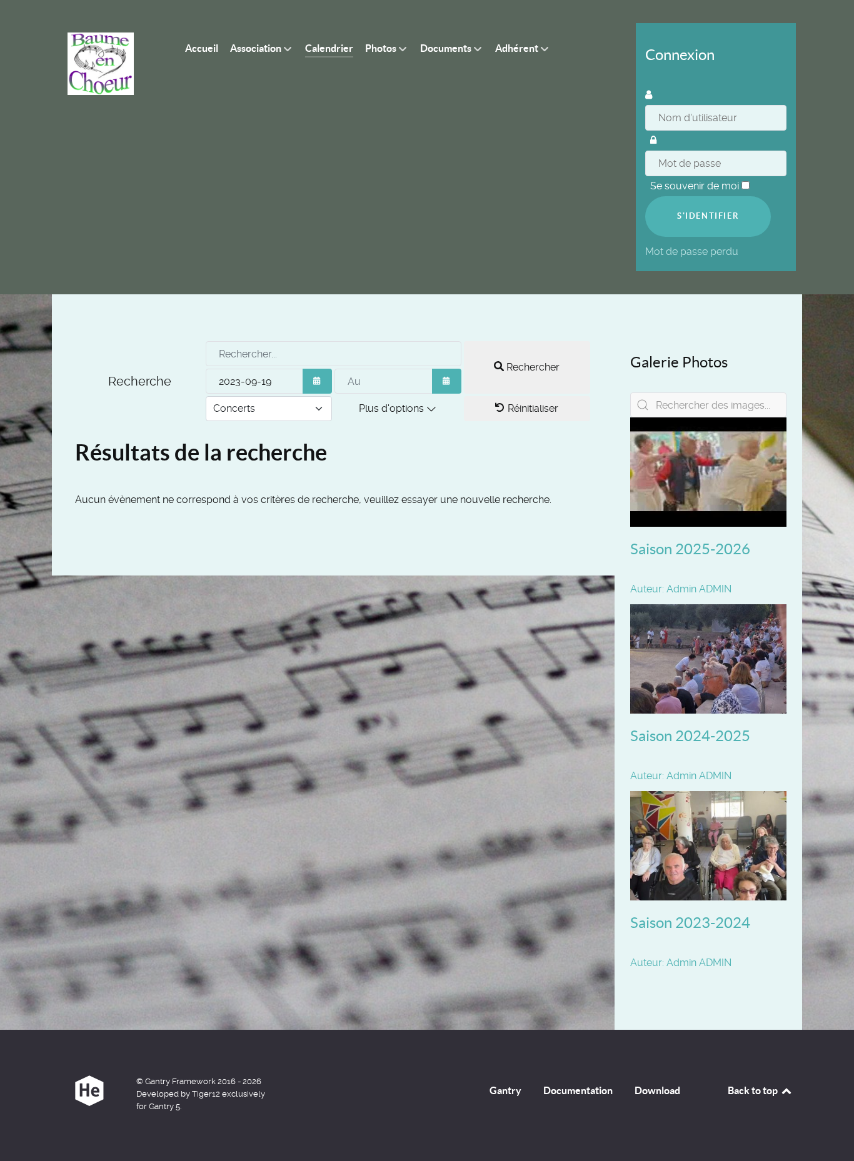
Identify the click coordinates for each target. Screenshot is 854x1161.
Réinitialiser (531, 408)
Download (657, 1090)
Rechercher (532, 367)
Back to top (754, 1090)
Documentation (578, 1090)
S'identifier (708, 216)
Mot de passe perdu (693, 251)
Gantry (505, 1090)
